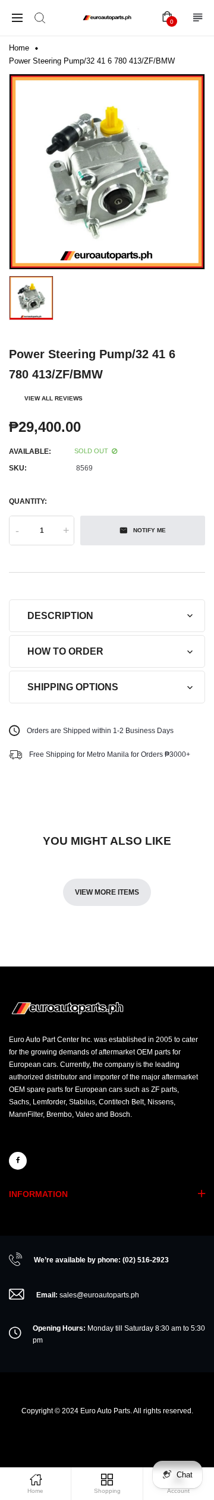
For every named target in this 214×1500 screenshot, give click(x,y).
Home (19, 47)
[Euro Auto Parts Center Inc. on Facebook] (18, 1161)
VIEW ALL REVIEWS (53, 398)
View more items (107, 892)
